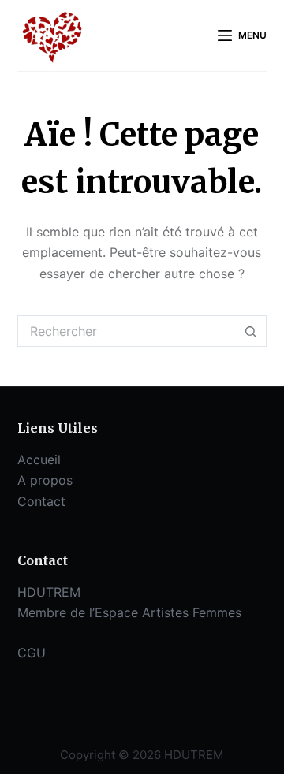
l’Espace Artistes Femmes (165, 612)
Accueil (39, 459)
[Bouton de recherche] (251, 331)
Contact (41, 501)
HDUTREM (48, 592)
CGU (31, 653)
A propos (45, 480)
